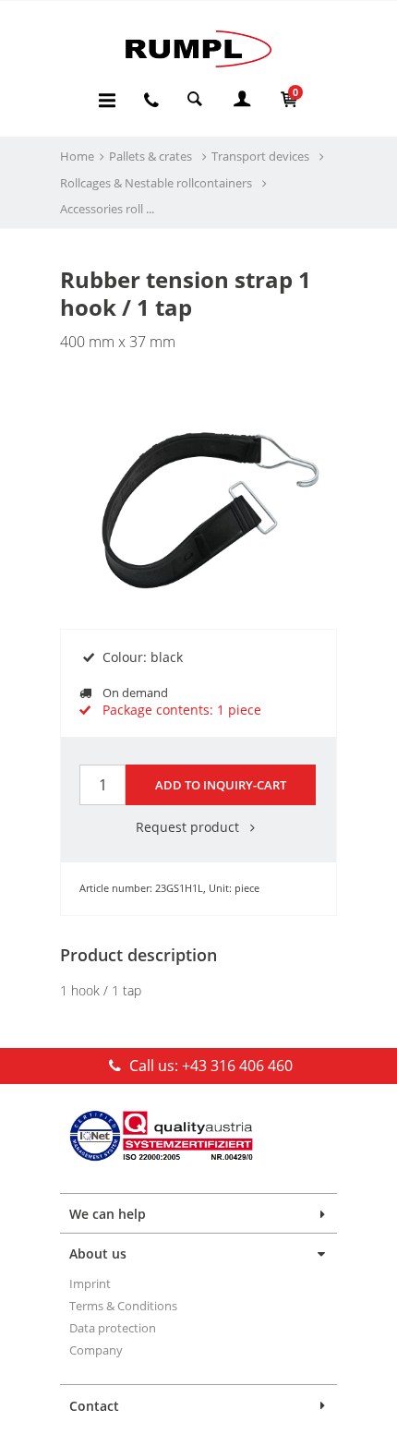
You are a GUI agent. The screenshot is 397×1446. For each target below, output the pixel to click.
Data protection (112, 1327)
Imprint (90, 1283)
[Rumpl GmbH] (198, 48)
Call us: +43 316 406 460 (209, 1065)
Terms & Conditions (123, 1305)
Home (77, 156)
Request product (189, 827)
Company (96, 1350)
